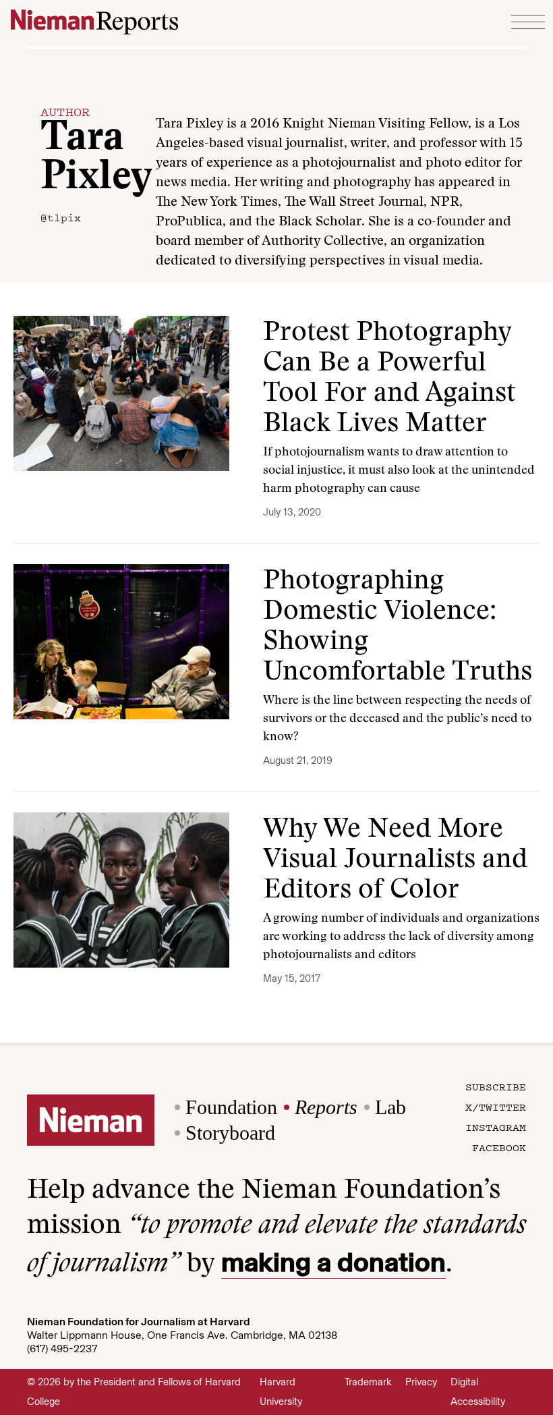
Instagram (495, 1126)
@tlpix (60, 217)
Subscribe (495, 1086)
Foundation (231, 1107)
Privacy (421, 1382)
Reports (326, 1107)
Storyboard (230, 1132)
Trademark (368, 1382)
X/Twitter (495, 1106)
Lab (390, 1107)
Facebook (499, 1147)
